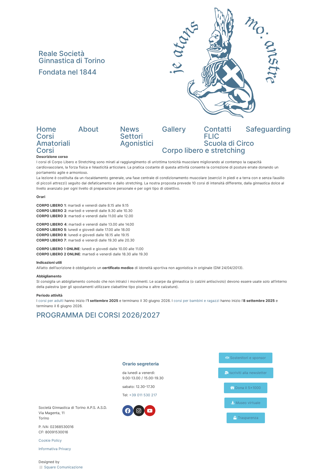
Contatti (217, 129)
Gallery (174, 129)
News (129, 129)
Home (46, 129)
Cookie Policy (50, 440)
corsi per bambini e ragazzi (196, 300)
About (88, 129)
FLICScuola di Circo (229, 140)
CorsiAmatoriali (53, 140)
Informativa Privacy (55, 449)
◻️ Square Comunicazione (61, 467)
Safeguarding (268, 129)
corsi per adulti (50, 300)
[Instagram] (138, 410)
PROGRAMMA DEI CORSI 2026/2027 (98, 315)
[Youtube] (149, 410)
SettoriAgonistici (136, 140)
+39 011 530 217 (143, 395)
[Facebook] (127, 410)
